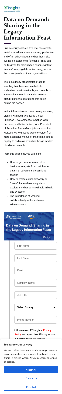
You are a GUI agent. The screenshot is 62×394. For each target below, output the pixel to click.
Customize (31, 378)
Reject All (31, 387)
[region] (31, 366)
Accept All (31, 370)
